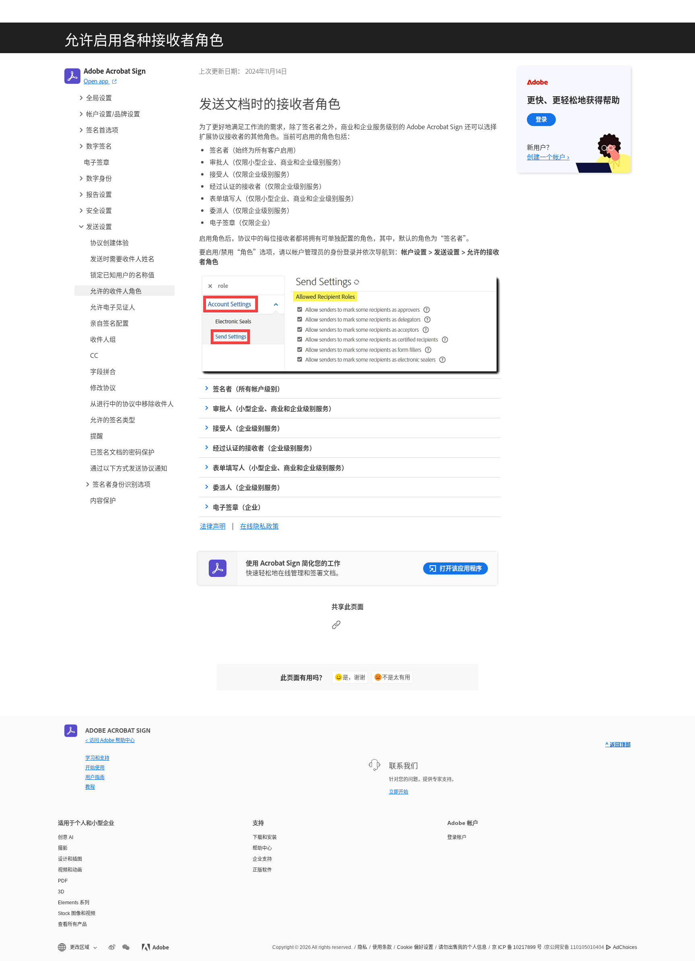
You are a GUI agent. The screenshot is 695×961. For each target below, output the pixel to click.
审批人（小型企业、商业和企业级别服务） (274, 408)
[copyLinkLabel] (336, 627)
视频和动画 (70, 870)
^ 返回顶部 (618, 744)
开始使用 (95, 767)
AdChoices (625, 947)
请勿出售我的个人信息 (462, 947)
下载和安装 (265, 837)
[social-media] (126, 947)
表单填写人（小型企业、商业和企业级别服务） (280, 467)
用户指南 (95, 777)
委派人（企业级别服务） (248, 487)
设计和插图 (70, 859)
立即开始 (398, 791)
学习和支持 (97, 757)
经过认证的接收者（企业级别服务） (264, 448)
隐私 (362, 947)
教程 (90, 786)
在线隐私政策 (259, 526)
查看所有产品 (72, 924)
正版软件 (262, 870)
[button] (126, 97)
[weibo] (112, 947)
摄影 (63, 848)
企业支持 (262, 859)
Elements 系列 (73, 902)
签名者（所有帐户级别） (248, 388)
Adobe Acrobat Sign (115, 71)
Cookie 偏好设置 (415, 947)
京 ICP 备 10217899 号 (517, 947)
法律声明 (213, 526)
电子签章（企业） (238, 507)
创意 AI (65, 837)
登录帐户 (457, 837)
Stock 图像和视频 (76, 913)
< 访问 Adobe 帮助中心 (110, 740)
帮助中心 (262, 848)
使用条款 (382, 947)
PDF (63, 881)
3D (61, 892)
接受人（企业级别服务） (248, 428)
